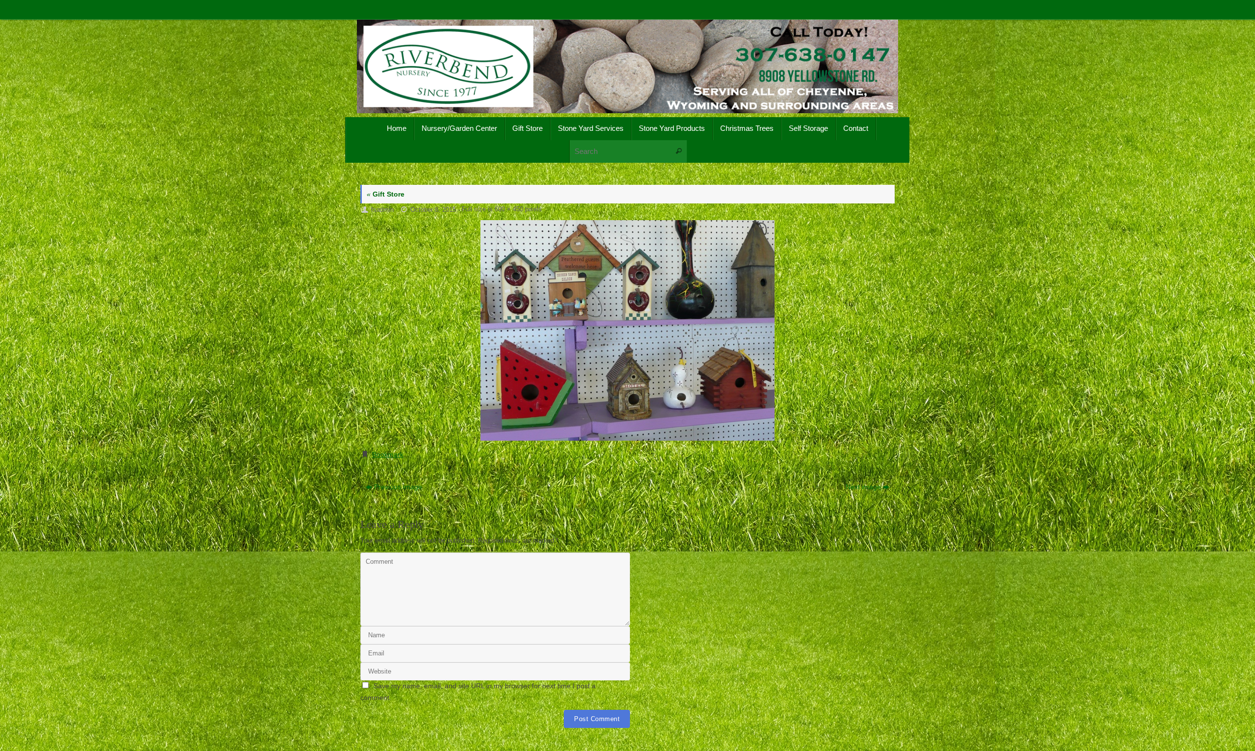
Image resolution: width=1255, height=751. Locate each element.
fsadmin (382, 209)
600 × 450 (509, 209)
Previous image (398, 487)
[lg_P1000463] (627, 330)
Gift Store (385, 194)
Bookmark (387, 454)
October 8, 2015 (433, 209)
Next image (863, 487)
